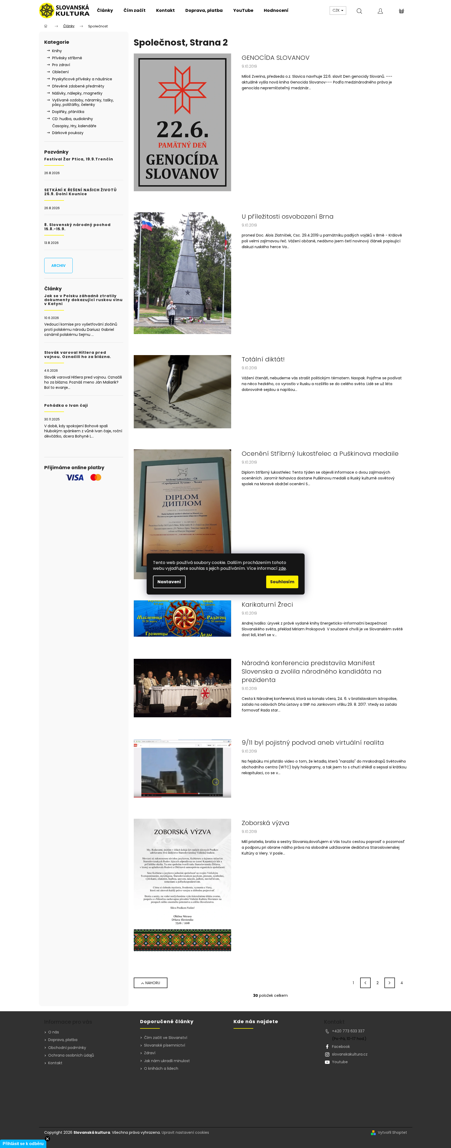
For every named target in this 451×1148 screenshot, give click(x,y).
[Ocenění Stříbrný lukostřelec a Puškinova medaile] (182, 514)
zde (282, 568)
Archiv (58, 265)
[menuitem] (105, 10)
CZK (337, 10)
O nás (53, 1032)
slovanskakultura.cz (350, 1054)
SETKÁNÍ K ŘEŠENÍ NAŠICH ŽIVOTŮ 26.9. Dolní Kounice (80, 192)
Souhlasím (282, 582)
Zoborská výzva (265, 823)
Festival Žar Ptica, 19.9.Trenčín (78, 159)
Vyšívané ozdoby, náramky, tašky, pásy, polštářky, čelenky (83, 102)
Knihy (57, 50)
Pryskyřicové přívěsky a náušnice (82, 79)
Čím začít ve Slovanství (165, 1037)
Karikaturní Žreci (267, 604)
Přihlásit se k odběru (23, 1143)
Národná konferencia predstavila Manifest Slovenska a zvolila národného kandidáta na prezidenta (311, 671)
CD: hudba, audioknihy (72, 118)
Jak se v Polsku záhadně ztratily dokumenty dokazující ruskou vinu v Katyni (83, 300)
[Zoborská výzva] (182, 887)
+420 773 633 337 (348, 1031)
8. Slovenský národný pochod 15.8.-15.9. (77, 227)
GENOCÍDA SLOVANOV (276, 57)
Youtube (340, 1061)
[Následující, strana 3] (389, 983)
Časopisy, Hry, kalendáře (74, 126)
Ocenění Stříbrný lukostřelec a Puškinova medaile (320, 453)
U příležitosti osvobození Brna (288, 216)
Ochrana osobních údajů (71, 1055)
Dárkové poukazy (67, 132)
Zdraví (149, 1053)
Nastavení (169, 582)
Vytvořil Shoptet (392, 1132)
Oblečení (60, 72)
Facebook (341, 1046)
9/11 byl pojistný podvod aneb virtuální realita (313, 742)
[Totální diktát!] (182, 391)
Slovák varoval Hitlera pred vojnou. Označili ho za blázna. (77, 355)
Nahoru (152, 982)
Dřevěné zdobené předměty (78, 86)
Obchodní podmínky (67, 1047)
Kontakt (55, 1063)
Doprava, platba (62, 1039)
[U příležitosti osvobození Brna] (182, 273)
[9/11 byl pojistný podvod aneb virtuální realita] (182, 768)
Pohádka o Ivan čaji (66, 406)
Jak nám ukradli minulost (167, 1060)
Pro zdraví (61, 64)
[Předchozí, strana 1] (365, 983)
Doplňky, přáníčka (68, 111)
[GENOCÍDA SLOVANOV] (182, 122)
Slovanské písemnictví (164, 1045)
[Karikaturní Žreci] (182, 618)
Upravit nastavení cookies (185, 1132)
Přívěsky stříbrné (67, 58)
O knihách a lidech (161, 1068)
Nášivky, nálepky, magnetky (77, 93)
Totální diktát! (263, 359)
